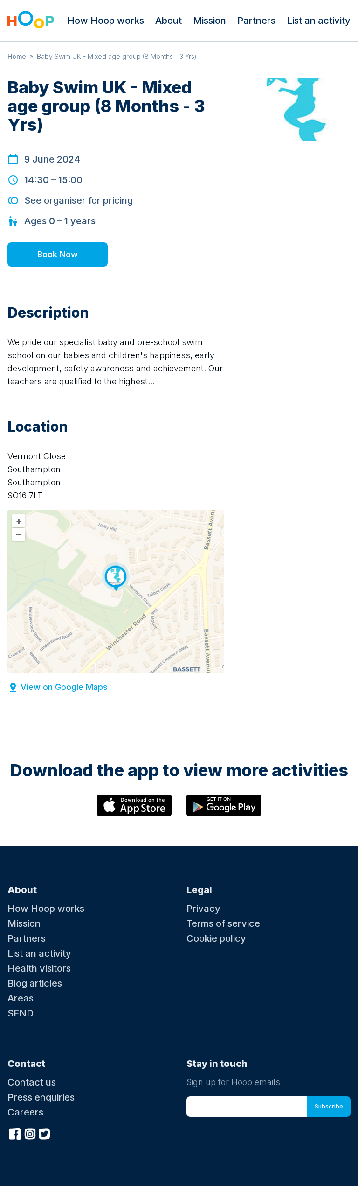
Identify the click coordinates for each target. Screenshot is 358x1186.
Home (16, 56)
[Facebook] (14, 1132)
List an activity (319, 20)
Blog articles (34, 983)
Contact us (31, 1082)
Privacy (203, 908)
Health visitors (39, 968)
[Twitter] (44, 1132)
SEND (20, 1013)
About (168, 20)
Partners (256, 20)
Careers (25, 1112)
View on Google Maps (64, 687)
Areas (20, 998)
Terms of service (223, 923)
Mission (209, 20)
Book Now (57, 254)
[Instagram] (29, 1132)
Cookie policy (216, 938)
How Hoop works (105, 20)
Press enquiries (41, 1097)
